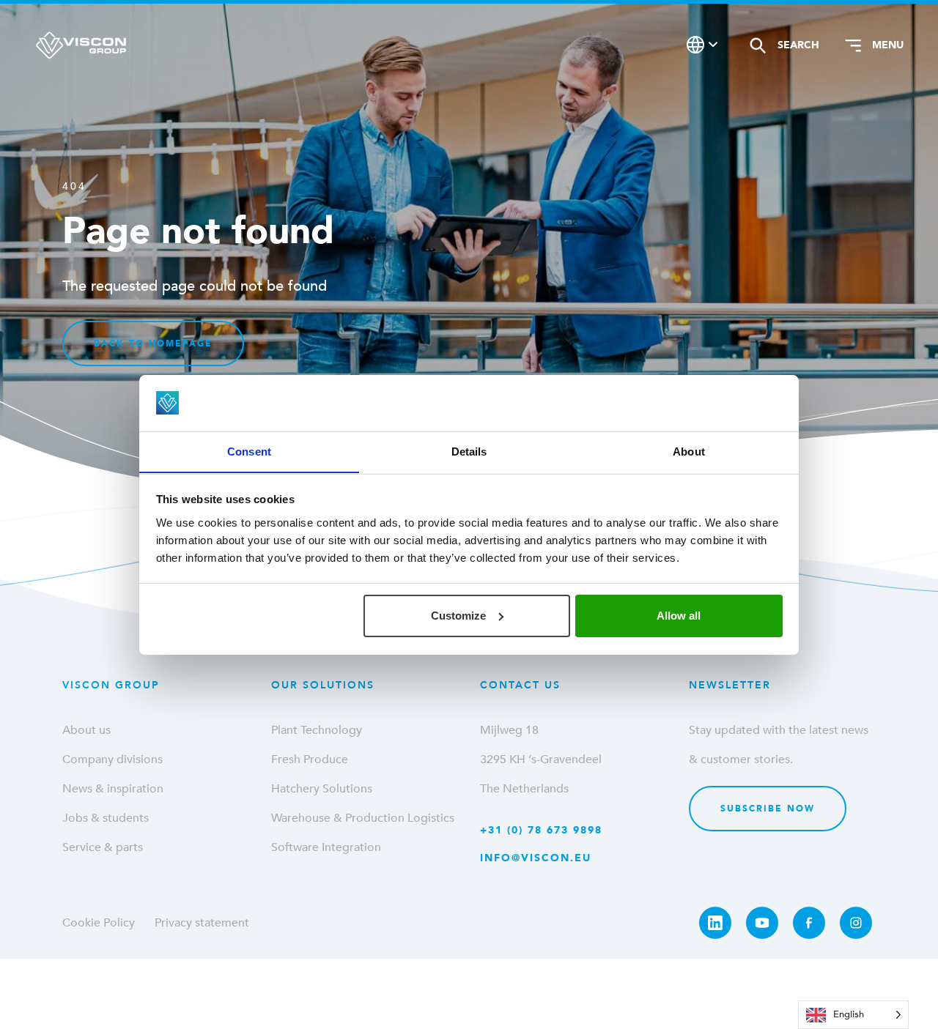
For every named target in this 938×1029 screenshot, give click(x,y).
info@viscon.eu (535, 858)
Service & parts (102, 847)
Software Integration (326, 847)
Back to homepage (153, 343)
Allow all (679, 615)
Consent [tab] (249, 451)
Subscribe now (767, 808)
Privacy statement (202, 923)
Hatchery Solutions (321, 789)
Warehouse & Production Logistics (362, 818)
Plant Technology (316, 730)
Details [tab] (469, 451)
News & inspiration (112, 789)
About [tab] (689, 451)
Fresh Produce (309, 759)
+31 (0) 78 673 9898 (541, 830)
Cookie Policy (98, 923)
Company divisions (112, 759)
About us (86, 730)
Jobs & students (105, 818)
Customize (458, 615)
